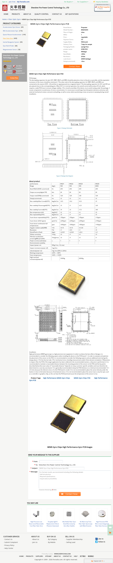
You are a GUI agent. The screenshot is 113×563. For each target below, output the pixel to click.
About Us (27, 14)
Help (75, 556)
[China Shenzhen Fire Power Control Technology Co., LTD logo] (14, 11)
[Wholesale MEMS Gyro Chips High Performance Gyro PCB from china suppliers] (44, 41)
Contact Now (14, 78)
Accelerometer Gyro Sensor (11, 27)
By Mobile (51, 542)
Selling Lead (70, 542)
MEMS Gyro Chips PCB (82, 378)
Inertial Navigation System (11, 42)
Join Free (12, 2)
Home (6, 14)
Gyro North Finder (8, 46)
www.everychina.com (62, 554)
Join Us (34, 542)
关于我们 (83, 556)
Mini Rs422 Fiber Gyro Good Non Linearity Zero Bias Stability (69, 524)
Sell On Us (69, 536)
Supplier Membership (74, 539)
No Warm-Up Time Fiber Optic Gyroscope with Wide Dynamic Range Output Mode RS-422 (85, 526)
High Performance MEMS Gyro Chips (56, 378)
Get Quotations (72, 14)
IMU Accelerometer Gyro (11, 31)
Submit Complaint (11, 542)
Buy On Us (51, 536)
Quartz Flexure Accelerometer (12, 35)
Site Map (48, 556)
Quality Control (42, 14)
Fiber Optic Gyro (14, 19)
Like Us (100, 539)
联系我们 (91, 556)
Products (16, 14)
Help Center (8, 548)
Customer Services (11, 536)
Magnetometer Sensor (10, 49)
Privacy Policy (9, 545)
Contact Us (57, 14)
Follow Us (101, 542)
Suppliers (39, 556)
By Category (52, 539)
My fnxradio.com (23, 2)
